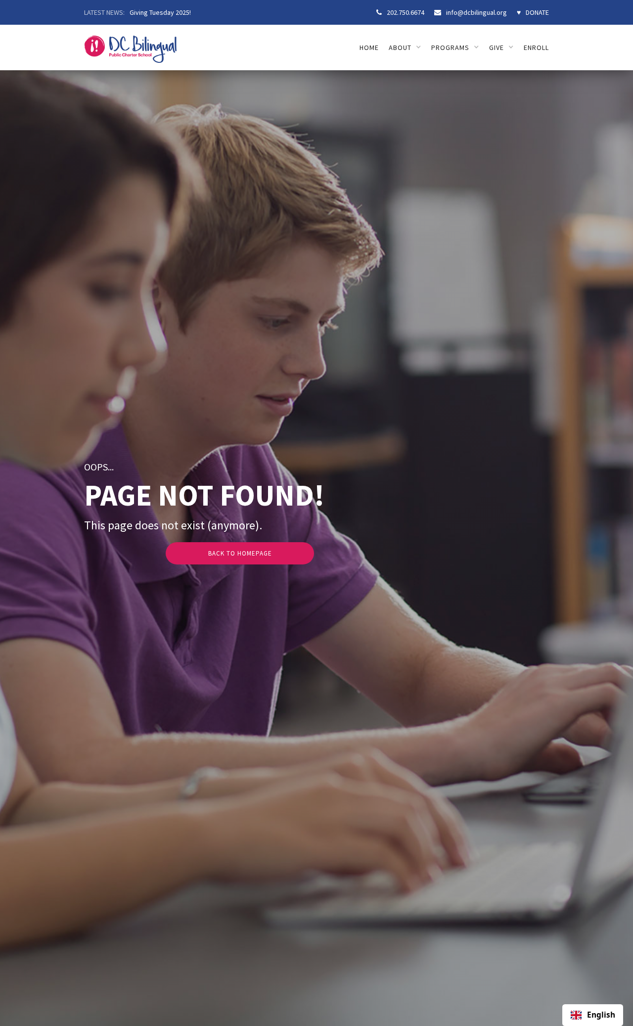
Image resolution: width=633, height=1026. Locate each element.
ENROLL (536, 47)
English (601, 1015)
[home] (130, 44)
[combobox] (592, 1015)
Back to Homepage (240, 553)
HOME (369, 47)
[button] (405, 47)
